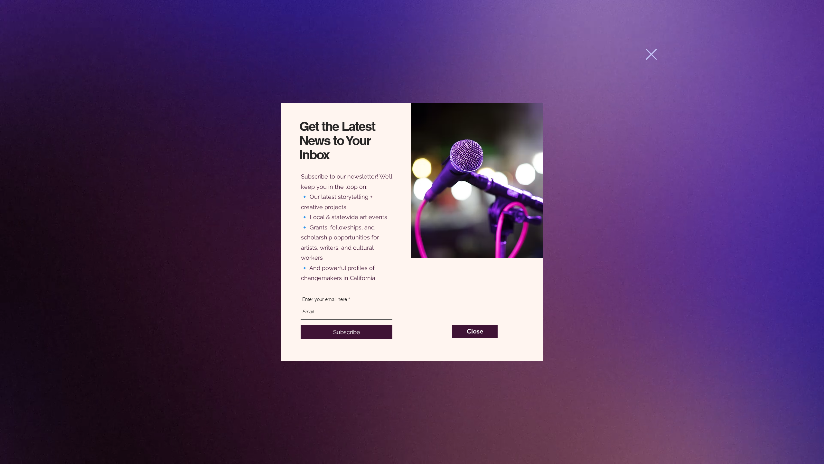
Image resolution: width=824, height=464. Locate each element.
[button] (651, 54)
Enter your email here (324, 299)
